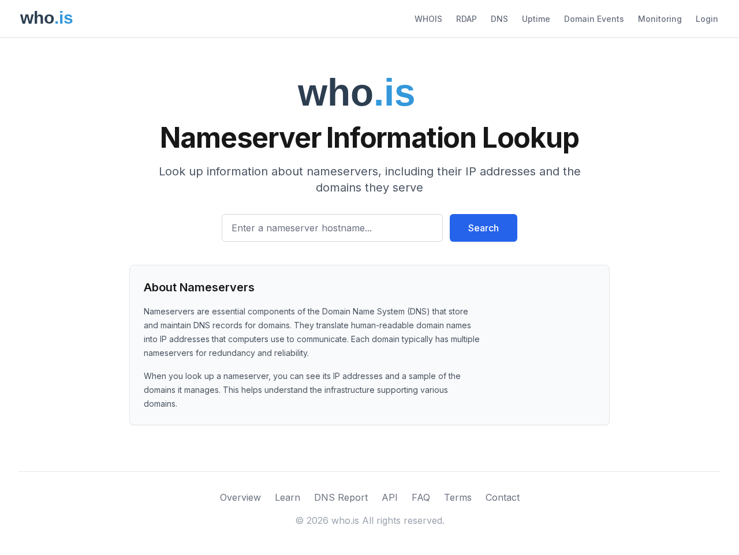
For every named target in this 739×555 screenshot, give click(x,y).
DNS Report (341, 497)
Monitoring (660, 19)
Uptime (536, 19)
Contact (503, 497)
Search (483, 228)
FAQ (421, 497)
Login (707, 19)
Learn (287, 497)
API (390, 497)
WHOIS (428, 19)
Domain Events (594, 19)
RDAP (466, 19)
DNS (499, 19)
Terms (458, 497)
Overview (240, 497)
